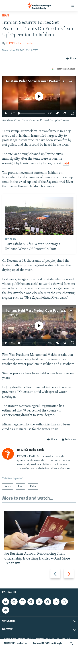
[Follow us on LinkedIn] (56, 601)
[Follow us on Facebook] (47, 601)
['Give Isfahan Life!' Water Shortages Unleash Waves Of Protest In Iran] (39, 216)
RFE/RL (14, 315)
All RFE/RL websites (15, 643)
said (66, 163)
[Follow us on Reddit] (14, 601)
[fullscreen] (72, 113)
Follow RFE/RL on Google (47, 643)
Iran (5, 15)
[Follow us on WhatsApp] (64, 601)
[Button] (71, 58)
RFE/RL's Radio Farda (19, 43)
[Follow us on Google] (30, 601)
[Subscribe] (5, 610)
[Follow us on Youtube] (5, 601)
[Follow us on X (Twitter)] (39, 601)
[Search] (71, 643)
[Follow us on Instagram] (22, 601)
